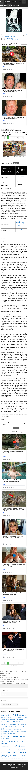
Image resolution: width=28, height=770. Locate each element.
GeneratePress (14, 767)
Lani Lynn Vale (14, 736)
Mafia (5, 5)
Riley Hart (21, 750)
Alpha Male (10, 35)
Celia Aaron (10, 38)
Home (1, 1)
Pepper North (5, 750)
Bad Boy (16, 35)
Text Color (4, 163)
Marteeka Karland (19, 744)
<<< (3, 137)
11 (14, 137)
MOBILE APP (7, 1)
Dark (24, 1)
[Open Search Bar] (27, 5)
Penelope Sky (20, 748)
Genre (16, 1)
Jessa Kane (17, 729)
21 (17, 137)
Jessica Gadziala (8, 731)
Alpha (1, 5)
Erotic (9, 5)
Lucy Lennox (10, 741)
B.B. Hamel (23, 715)
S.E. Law (7, 752)
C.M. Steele (5, 718)
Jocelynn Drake (21, 731)
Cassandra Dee (15, 718)
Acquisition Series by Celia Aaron (14, 40)
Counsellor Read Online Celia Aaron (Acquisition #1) (15, 683)
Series (20, 1)
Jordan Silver (8, 734)
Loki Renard (13, 739)
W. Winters (14, 758)
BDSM (21, 35)
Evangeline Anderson (16, 719)
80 (22, 137)
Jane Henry (11, 726)
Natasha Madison (6, 746)
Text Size (16, 163)
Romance (7, 36)
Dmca (17, 5)
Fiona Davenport (9, 722)
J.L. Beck (4, 726)
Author (12, 1)
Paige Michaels (11, 748)
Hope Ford (21, 724)
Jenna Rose (9, 729)
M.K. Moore (20, 741)
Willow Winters (22, 758)
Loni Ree (20, 739)
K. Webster (18, 734)
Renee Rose (13, 750)
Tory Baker (7, 758)
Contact (13, 5)
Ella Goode (5, 719)
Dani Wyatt (23, 717)
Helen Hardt (13, 724)
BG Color (10, 163)
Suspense (12, 36)
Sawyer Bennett (11, 756)
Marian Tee (8, 743)
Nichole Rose (16, 746)
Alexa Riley (10, 715)
